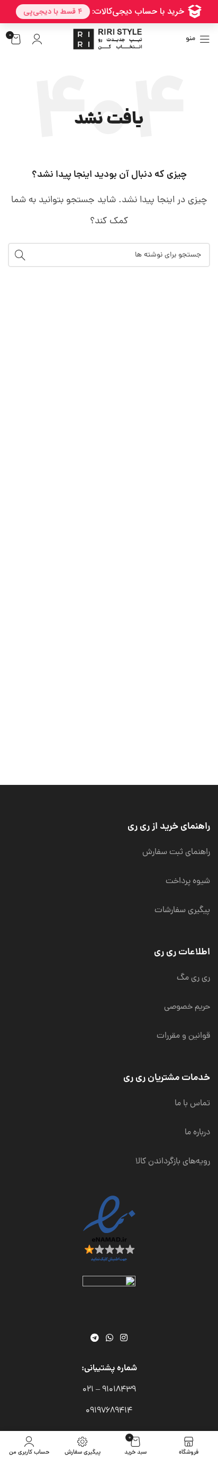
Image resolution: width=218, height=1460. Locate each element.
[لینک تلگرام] (94, 1338)
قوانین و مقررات (183, 1036)
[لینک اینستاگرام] (124, 1338)
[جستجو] (20, 255)
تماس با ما (192, 1103)
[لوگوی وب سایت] (109, 39)
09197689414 (109, 1411)
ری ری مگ (193, 978)
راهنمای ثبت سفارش (176, 852)
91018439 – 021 (109, 1389)
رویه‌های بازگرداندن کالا (172, 1161)
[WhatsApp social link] (109, 1338)
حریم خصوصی (187, 1007)
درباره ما (197, 1132)
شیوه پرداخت (188, 881)
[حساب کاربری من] (37, 39)
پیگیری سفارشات (182, 910)
